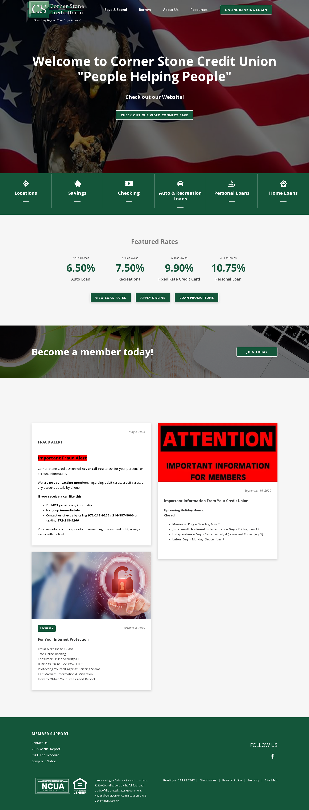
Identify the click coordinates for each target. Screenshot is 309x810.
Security (253, 780)
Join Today (257, 352)
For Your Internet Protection (63, 639)
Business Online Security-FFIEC (60, 664)
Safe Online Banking (52, 654)
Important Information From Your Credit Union (206, 500)
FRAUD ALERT (50, 442)
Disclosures (208, 780)
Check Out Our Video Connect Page (154, 115)
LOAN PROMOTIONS (197, 297)
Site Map (271, 780)
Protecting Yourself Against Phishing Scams (69, 669)
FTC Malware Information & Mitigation (65, 674)
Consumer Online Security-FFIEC (61, 659)
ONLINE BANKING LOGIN (246, 10)
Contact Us (40, 743)
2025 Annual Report (46, 749)
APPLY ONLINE (152, 297)
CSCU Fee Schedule (45, 755)
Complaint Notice (44, 761)
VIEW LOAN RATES (110, 297)
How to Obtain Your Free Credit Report (66, 679)
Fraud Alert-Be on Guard (55, 649)
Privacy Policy (232, 780)
